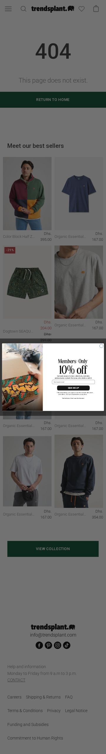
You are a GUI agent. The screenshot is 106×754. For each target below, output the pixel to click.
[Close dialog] (101, 346)
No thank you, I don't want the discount (73, 398)
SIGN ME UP (73, 388)
